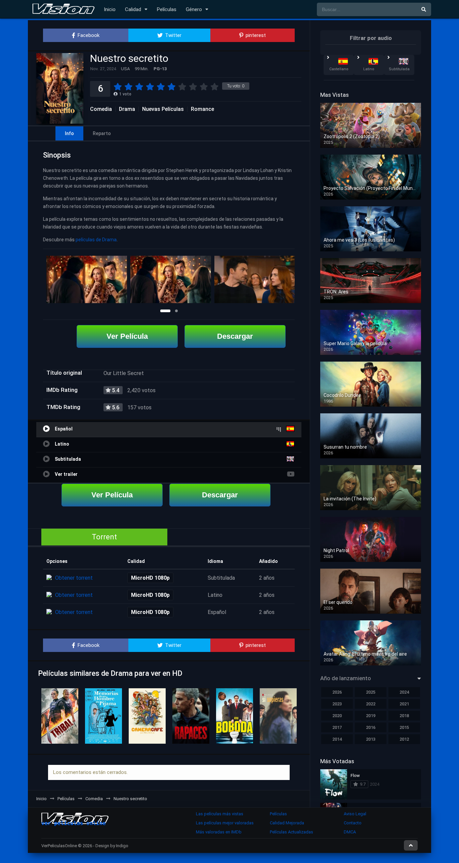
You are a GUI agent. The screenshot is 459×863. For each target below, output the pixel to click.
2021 (404, 703)
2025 (370, 692)
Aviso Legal (355, 813)
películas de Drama (96, 239)
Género (194, 9)
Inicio (110, 9)
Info (69, 133)
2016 (370, 727)
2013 (370, 739)
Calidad (133, 9)
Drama (127, 109)
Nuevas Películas (163, 109)
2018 (404, 715)
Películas (166, 9)
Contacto (353, 822)
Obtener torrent (74, 578)
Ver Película (127, 336)
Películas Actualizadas (291, 831)
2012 (404, 739)
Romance (202, 109)
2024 (404, 692)
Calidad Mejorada (287, 822)
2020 (337, 715)
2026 (337, 692)
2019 (370, 715)
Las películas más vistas (219, 813)
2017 (337, 727)
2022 (370, 703)
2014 (337, 739)
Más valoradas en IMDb (219, 831)
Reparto (102, 133)
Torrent (104, 537)
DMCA (350, 831)
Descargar (235, 336)
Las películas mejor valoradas (225, 822)
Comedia (101, 109)
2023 (337, 703)
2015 (404, 727)
